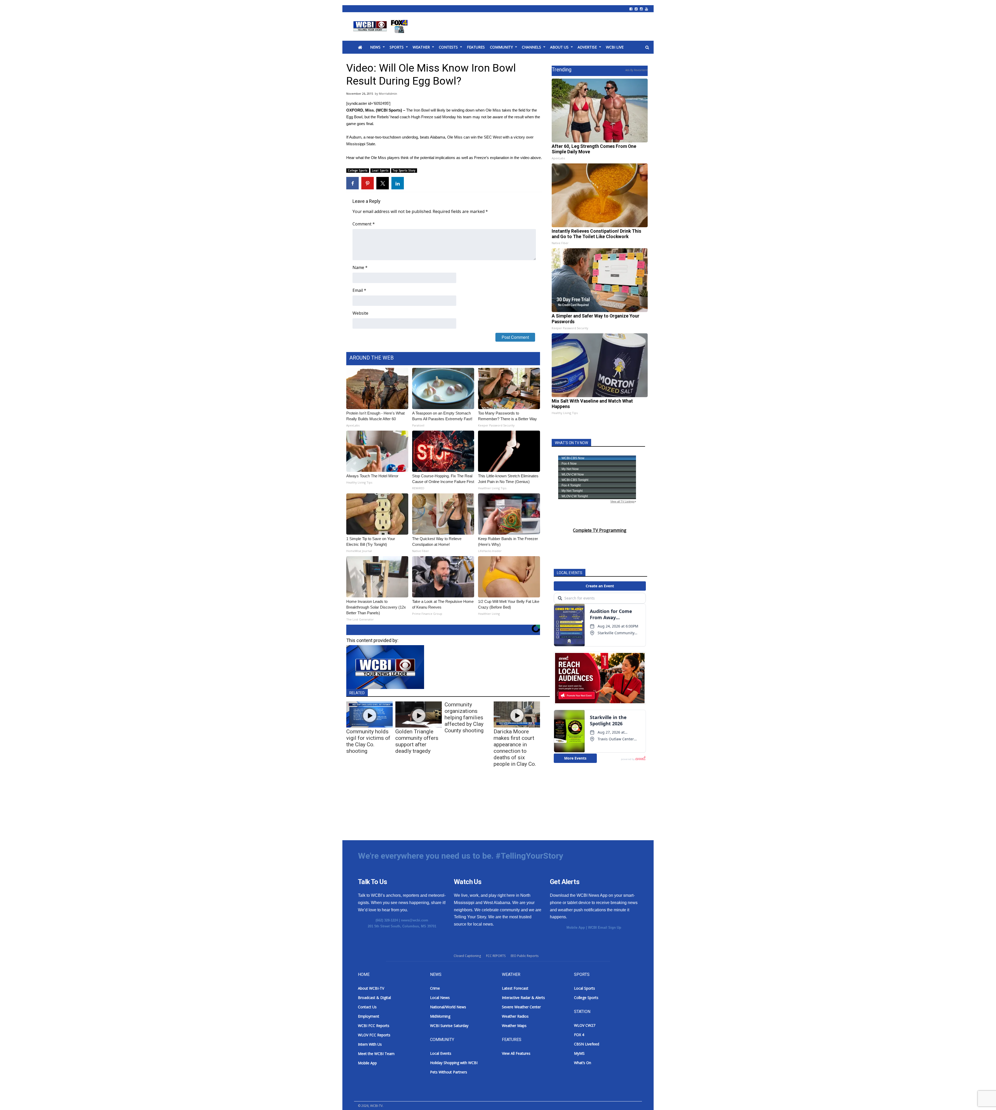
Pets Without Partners (448, 1072)
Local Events (440, 1053)
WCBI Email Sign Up (604, 927)
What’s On (582, 1062)
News (375, 47)
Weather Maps (514, 1025)
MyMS (579, 1053)
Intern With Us (370, 1044)
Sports (397, 47)
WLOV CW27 (584, 1025)
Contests (448, 47)
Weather (421, 47)
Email (359, 290)
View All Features (516, 1053)
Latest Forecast (515, 988)
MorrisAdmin (388, 93)
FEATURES (476, 47)
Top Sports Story (404, 170)
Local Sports (380, 170)
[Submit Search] (647, 47)
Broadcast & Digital (374, 997)
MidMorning (440, 1016)
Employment (368, 1016)
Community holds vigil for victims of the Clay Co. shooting (368, 741)
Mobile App (575, 927)
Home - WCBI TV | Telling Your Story (381, 26)
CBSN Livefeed (586, 1044)
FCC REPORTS (496, 956)
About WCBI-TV (371, 988)
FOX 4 (579, 1034)
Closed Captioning (467, 956)
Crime (435, 988)
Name (360, 267)
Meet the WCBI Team (376, 1053)
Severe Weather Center (521, 1006)
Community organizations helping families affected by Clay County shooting (464, 717)
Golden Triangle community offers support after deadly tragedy (416, 741)
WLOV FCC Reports (374, 1034)
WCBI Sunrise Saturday (449, 1025)
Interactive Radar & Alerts (523, 997)
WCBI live (615, 47)
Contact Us (367, 1006)
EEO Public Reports (524, 956)
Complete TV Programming (599, 530)
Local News (440, 997)
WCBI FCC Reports (373, 1025)
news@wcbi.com (414, 920)
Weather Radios (515, 1016)
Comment (363, 224)
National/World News (448, 1006)
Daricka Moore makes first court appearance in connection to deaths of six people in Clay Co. (515, 747)
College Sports (358, 170)
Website (360, 313)
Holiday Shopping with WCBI (454, 1062)
